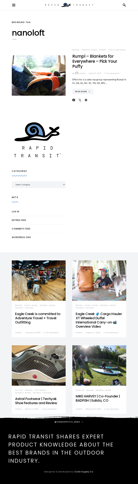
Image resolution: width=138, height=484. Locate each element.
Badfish (80, 390)
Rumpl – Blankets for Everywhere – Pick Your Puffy (94, 61)
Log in (15, 211)
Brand (75, 50)
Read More (81, 91)
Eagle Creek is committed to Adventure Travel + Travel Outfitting (37, 318)
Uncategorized (117, 50)
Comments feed (21, 228)
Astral (19, 390)
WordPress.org (21, 237)
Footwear (40, 390)
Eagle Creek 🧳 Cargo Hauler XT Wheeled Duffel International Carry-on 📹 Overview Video (99, 320)
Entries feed (19, 220)
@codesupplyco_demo (67, 422)
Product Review (24, 308)
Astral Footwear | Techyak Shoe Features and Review (36, 400)
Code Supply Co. (84, 471)
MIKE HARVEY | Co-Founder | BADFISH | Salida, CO (98, 398)
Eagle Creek (30, 305)
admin (82, 73)
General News (89, 50)
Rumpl (102, 50)
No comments (113, 73)
